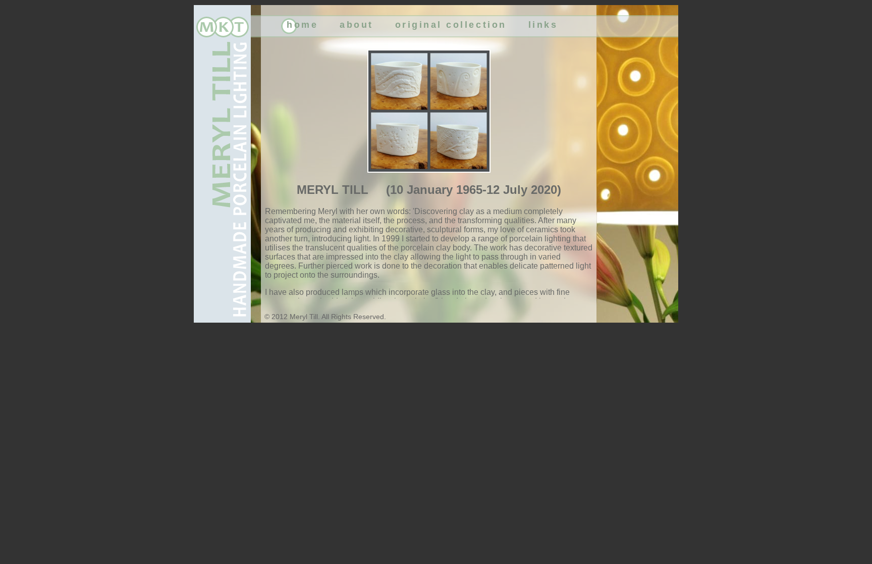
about (356, 25)
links (543, 25)
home (302, 25)
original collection (451, 25)
